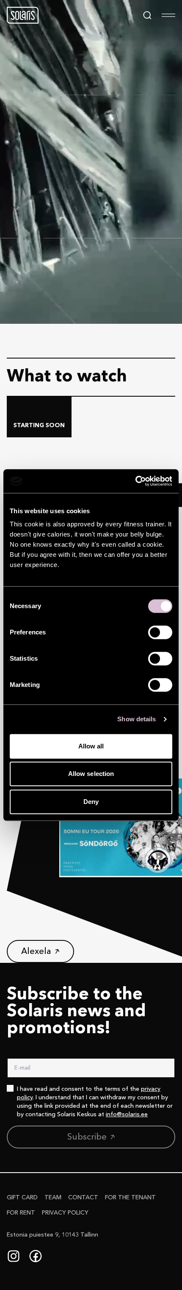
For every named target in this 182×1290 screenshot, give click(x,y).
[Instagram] (13, 1256)
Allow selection (91, 773)
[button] (23, 15)
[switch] (160, 632)
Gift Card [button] (22, 1198)
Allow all (91, 746)
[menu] (168, 15)
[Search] (147, 15)
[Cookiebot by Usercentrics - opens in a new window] (135, 481)
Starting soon (39, 425)
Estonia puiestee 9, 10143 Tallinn (52, 1235)
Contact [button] (83, 1198)
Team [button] (52, 1198)
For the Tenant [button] (130, 1198)
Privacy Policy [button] (65, 1213)
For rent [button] (21, 1213)
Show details (136, 719)
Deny (91, 801)
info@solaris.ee (127, 1115)
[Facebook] (35, 1256)
